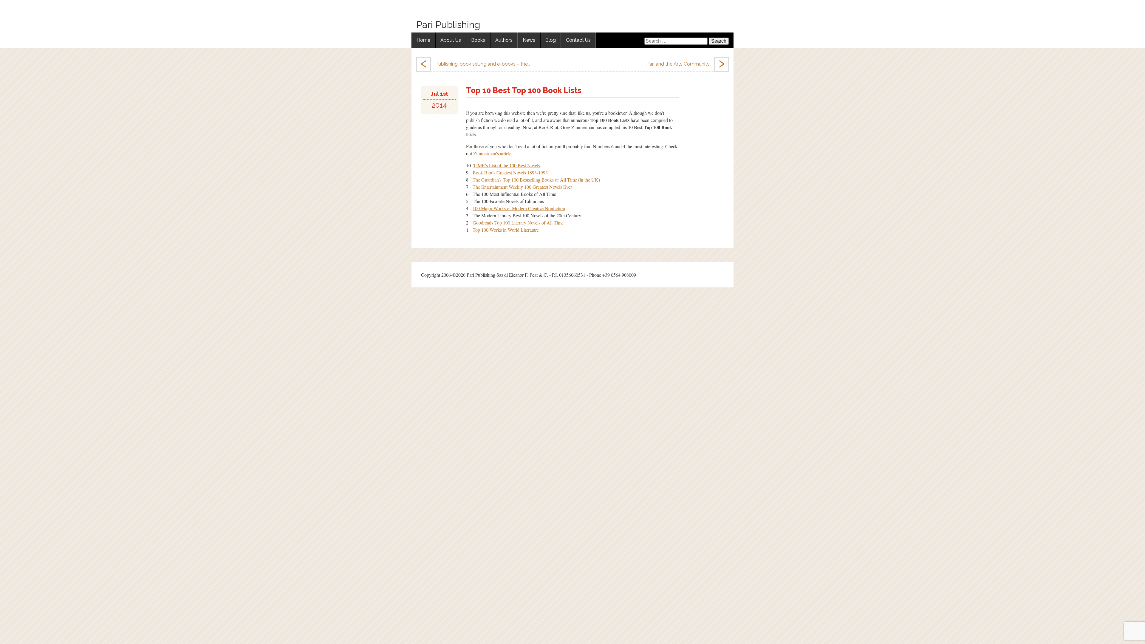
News (529, 40)
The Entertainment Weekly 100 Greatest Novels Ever (522, 187)
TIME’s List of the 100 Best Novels (506, 165)
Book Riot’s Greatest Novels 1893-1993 (510, 172)
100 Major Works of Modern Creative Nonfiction (519, 208)
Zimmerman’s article (492, 153)
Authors (504, 40)
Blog (550, 40)
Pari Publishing (448, 24)
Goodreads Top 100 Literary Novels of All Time (518, 222)
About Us (450, 40)
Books (478, 40)
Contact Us (578, 40)
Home (423, 40)
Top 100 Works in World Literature (506, 230)
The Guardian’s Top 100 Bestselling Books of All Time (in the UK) (536, 180)
